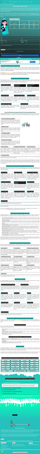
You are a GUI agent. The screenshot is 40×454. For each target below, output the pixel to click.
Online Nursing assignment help (12, 331)
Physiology (34, 360)
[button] (20, 55)
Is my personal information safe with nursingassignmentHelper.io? (12, 391)
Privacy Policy (9, 53)
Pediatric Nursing (25, 364)
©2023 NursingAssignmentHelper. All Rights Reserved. (20, 452)
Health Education (34, 366)
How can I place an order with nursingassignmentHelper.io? (11, 382)
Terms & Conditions (15, 53)
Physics (15, 366)
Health (5, 366)
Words (22, 42)
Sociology (25, 362)
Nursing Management (15, 364)
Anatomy (34, 362)
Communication (25, 366)
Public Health (5, 360)
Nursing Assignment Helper (9, 72)
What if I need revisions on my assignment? (9, 393)
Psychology (15, 362)
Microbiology (24, 360)
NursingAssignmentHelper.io (20, 428)
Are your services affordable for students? (9, 389)
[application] (17, 1)
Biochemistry (5, 362)
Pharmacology (5, 364)
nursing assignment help (17, 320)
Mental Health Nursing (15, 360)
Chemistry (34, 364)
